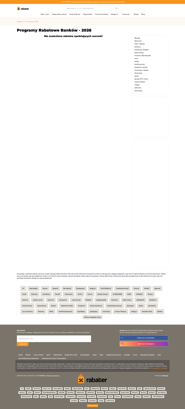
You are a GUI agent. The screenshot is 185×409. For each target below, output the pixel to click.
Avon (30, 392)
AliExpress (95, 388)
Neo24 (53, 306)
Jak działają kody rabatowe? (28, 358)
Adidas (67, 388)
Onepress (81, 306)
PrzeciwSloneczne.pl (114, 306)
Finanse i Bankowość (143, 55)
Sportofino (152, 306)
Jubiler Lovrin (38, 300)
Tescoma (41, 311)
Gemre (90, 294)
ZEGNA (159, 311)
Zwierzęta (138, 91)
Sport (137, 76)
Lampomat (63, 300)
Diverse (136, 288)
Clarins (138, 396)
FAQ (159, 355)
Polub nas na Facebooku (146, 338)
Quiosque (130, 306)
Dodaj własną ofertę (59, 14)
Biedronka (80, 392)
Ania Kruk (122, 388)
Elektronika (139, 53)
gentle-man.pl (103, 294)
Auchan (22, 392)
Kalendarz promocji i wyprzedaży (54, 358)
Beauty (137, 38)
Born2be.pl (67, 288)
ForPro (80, 294)
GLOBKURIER (117, 294)
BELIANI (61, 392)
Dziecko (138, 47)
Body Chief (125, 392)
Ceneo (117, 396)
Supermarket (140, 82)
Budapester (80, 288)
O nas (135, 355)
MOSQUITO (140, 300)
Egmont (157, 288)
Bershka (71, 392)
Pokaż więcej (92, 405)
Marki (94, 355)
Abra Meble (33, 288)
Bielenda (90, 392)
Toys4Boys (81, 311)
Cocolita (74, 400)
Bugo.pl (92, 288)
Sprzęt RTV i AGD (141, 79)
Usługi (137, 85)
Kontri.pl (51, 300)
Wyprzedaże (87, 14)
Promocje (125, 14)
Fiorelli (57, 294)
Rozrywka (138, 73)
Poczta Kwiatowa (96, 306)
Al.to (86, 388)
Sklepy (136, 14)
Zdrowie (138, 88)
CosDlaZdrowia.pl (122, 288)
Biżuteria (138, 41)
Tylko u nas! (44, 14)
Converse (92, 400)
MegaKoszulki (101, 300)
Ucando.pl (106, 311)
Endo (24, 294)
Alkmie (104, 388)
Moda (137, 61)
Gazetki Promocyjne (113, 355)
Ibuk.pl (150, 294)
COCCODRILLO (106, 288)
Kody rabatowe (74, 14)
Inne (136, 58)
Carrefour (91, 396)
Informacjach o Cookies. (158, 368)
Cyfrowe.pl (110, 400)
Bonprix (55, 288)
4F (23, 288)
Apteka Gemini (149, 388)
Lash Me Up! (76, 300)
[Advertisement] (149, 119)
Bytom (43, 396)
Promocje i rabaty (141, 70)
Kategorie (114, 14)
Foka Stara (68, 294)
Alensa (45, 288)
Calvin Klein (59, 396)
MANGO (88, 300)
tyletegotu (93, 311)
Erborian (34, 294)
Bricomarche (26, 396)
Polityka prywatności (52, 375)
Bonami (135, 392)
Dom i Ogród (140, 44)
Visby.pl (134, 311)
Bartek (37, 392)
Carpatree (81, 396)
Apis (139, 388)
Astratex (161, 388)
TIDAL (51, 311)
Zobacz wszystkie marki (92, 317)
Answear (132, 388)
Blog (143, 14)
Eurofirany (46, 294)
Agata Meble (77, 388)
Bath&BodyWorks (49, 392)
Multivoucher (140, 64)
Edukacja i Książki (141, 50)
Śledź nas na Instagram (146, 344)
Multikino (153, 300)
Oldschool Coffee (67, 306)
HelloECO (139, 294)
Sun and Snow (27, 311)
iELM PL (25, 300)
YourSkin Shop (147, 311)
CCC (110, 396)
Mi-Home (114, 300)
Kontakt (127, 355)
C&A (50, 396)
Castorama (102, 396)
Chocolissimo (127, 396)
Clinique (147, 396)
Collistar (83, 400)
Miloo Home (127, 300)
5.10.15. (28, 388)
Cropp (101, 400)
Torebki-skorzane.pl (65, 311)
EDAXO (146, 288)
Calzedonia (70, 396)
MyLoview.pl (41, 306)
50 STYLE (37, 388)
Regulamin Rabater (147, 355)
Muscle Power (27, 306)
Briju (36, 396)
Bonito (143, 392)
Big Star (100, 392)
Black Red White (112, 392)
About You (46, 388)
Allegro (112, 388)
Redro (141, 306)
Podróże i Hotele (141, 67)
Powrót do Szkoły (101, 14)
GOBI (129, 294)
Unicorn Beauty (120, 311)
